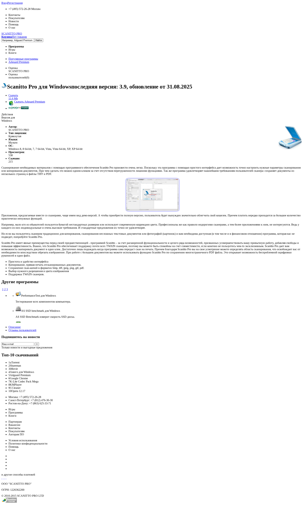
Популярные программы (23, 58)
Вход (4, 2)
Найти (38, 40)
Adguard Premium (18, 61)
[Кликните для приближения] (152, 210)
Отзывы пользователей (22, 330)
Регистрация (15, 2)
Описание (14, 326)
